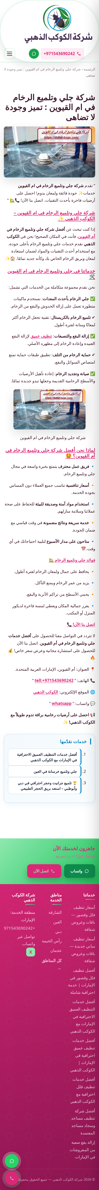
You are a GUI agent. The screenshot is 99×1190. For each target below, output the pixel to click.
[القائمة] (9, 53)
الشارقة (55, 912)
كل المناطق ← (52, 964)
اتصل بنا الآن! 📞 (81, 624)
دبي (58, 931)
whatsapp (62, 703)
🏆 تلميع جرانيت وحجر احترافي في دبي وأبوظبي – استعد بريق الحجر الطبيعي (47, 786)
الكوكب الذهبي (45, 692)
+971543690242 (19, 928)
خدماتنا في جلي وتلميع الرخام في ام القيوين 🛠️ (51, 274)
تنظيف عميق (41, 336)
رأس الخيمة (52, 941)
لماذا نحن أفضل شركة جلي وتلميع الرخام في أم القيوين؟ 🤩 (50, 453)
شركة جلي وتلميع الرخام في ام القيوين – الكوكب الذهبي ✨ (54, 215)
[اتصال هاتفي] (12, 1178)
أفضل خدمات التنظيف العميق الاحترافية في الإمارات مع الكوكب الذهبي (47, 757)
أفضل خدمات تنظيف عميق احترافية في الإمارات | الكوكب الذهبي (82, 1055)
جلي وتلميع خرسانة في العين (55, 771)
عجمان (56, 950)
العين (57, 922)
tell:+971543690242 (54, 680)
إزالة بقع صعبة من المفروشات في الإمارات (82, 1149)
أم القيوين (86, 236)
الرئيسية (89, 69)
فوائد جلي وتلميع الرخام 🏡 (72, 560)
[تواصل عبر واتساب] (34, 54)
